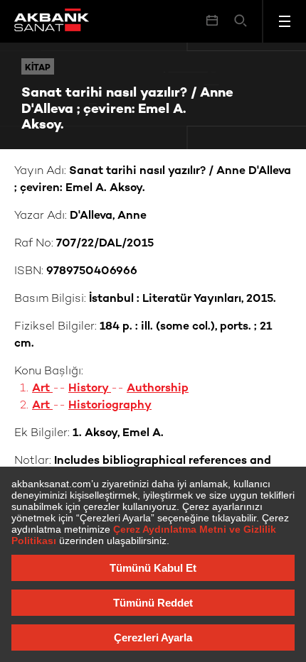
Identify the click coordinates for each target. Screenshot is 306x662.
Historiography (110, 406)
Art (42, 389)
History (89, 389)
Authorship (158, 389)
